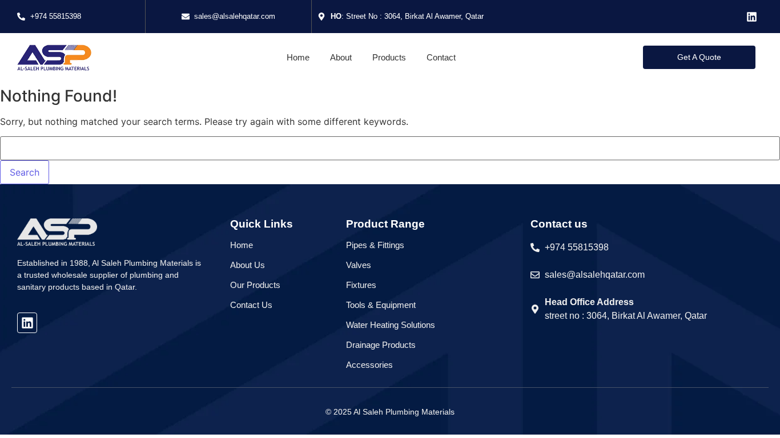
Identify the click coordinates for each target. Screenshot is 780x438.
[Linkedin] (752, 16)
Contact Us (251, 305)
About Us (247, 265)
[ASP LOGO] (54, 57)
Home (241, 245)
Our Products (255, 285)
